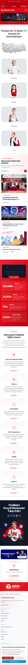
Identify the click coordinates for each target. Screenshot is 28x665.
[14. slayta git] (16, 22)
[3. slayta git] (8, 22)
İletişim (13, 1)
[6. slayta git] (11, 22)
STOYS (14, 6)
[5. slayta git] (9, 22)
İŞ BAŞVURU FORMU (23, 6)
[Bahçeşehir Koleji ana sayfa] (12, 10)
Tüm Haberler (4, 170)
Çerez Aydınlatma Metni (13, 654)
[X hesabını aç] (22, 538)
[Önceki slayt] (2, 17)
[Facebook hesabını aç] (6, 525)
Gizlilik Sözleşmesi (17, 1)
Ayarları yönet (20, 658)
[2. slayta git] (7, 22)
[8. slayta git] (12, 22)
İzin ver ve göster (14, 277)
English (3, 6)
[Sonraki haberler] (25, 171)
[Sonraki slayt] (26, 17)
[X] (11, 515)
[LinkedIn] (17, 515)
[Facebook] (14, 515)
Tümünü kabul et (14, 661)
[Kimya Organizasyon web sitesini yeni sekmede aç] (14, 587)
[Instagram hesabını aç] (22, 526)
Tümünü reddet (8, 658)
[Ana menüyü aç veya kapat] (25, 10)
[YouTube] (19, 515)
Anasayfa (9, 1)
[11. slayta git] (14, 22)
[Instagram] (8, 515)
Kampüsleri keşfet (4, 605)
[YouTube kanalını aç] (5, 536)
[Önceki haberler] (22, 171)
